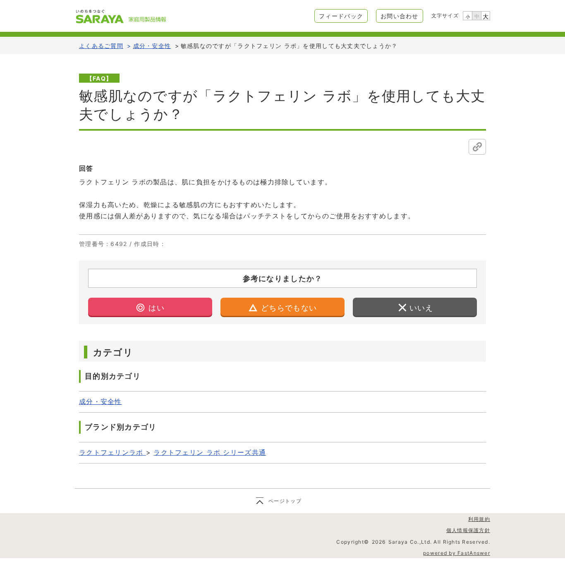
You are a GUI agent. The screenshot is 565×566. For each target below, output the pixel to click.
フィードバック (341, 15)
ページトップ (285, 501)
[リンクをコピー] (477, 146)
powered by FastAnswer (456, 553)
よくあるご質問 (101, 45)
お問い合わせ (400, 15)
